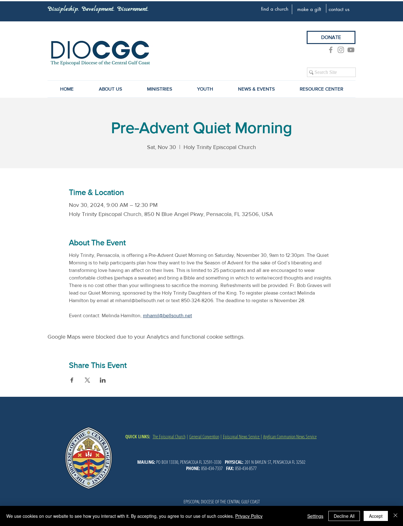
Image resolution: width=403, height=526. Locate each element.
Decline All (344, 516)
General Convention (204, 436)
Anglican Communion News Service (290, 436)
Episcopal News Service (241, 436)
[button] (256, 89)
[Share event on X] (87, 380)
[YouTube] (351, 50)
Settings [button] (315, 516)
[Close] (395, 516)
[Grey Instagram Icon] (341, 50)
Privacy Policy (249, 516)
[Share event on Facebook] (72, 380)
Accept (376, 516)
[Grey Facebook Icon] (330, 50)
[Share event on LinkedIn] (103, 380)
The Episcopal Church (169, 436)
